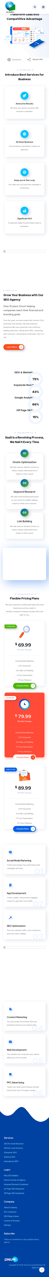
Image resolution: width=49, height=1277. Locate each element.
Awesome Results (24, 103)
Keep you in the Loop (24, 180)
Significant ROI (24, 218)
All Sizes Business (24, 142)
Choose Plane (22, 686)
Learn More (23, 158)
